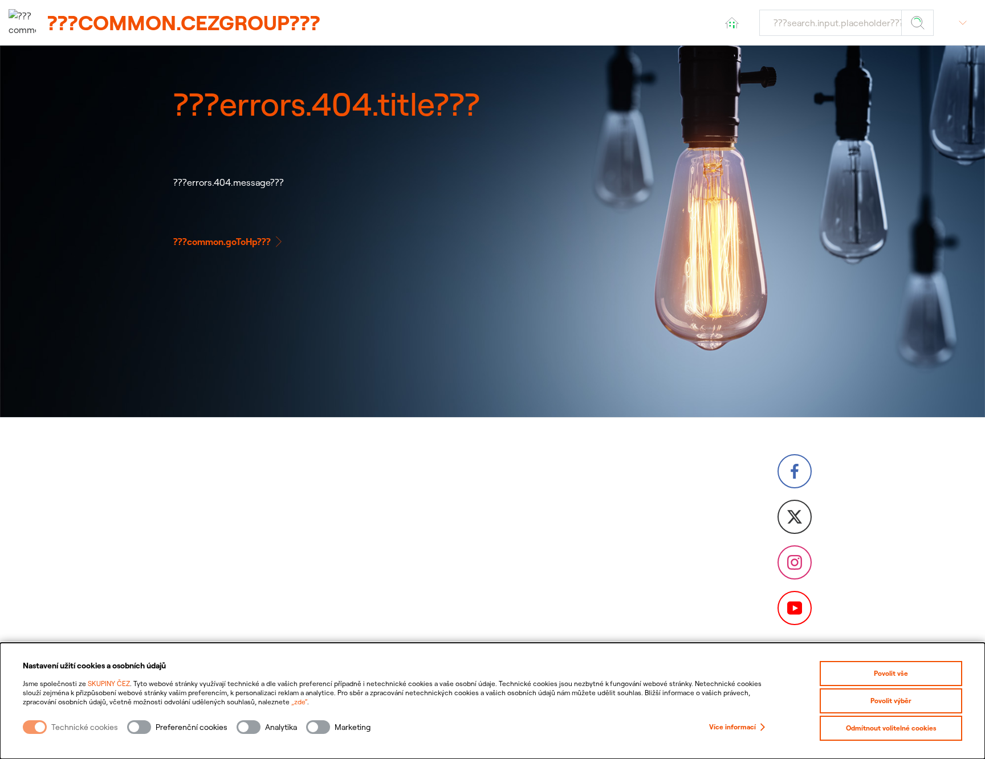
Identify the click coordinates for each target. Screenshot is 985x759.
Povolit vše (891, 673)
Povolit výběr (890, 700)
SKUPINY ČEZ (109, 683)
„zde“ (299, 701)
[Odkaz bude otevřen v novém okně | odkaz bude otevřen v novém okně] (795, 471)
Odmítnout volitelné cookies (891, 728)
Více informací (732, 727)
